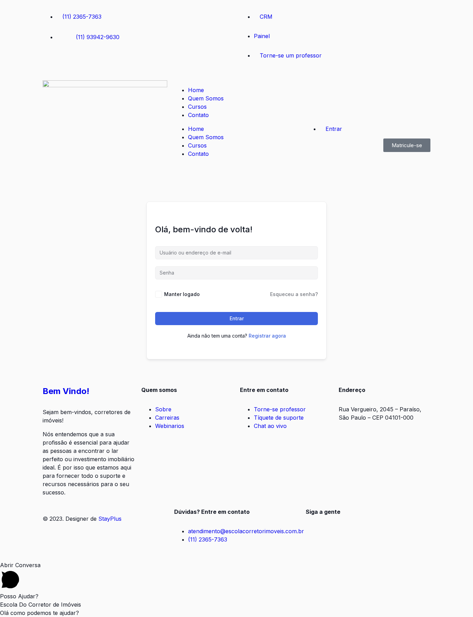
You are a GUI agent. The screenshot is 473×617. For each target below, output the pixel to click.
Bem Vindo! (66, 391)
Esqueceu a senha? (294, 294)
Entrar (237, 318)
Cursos (197, 106)
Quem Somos (206, 98)
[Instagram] (70, 62)
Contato (198, 114)
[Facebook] (51, 62)
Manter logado (182, 294)
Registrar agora (267, 336)
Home (196, 90)
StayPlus (110, 518)
